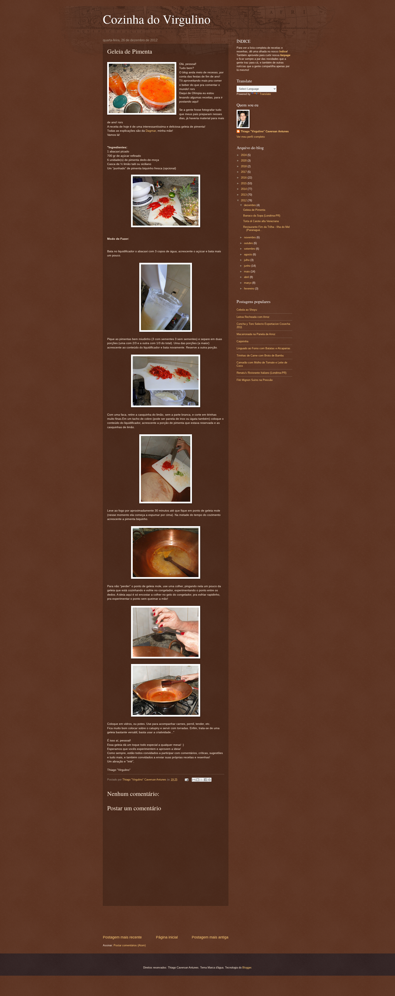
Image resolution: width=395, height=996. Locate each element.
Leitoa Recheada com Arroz (253, 316)
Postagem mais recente (122, 937)
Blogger (246, 967)
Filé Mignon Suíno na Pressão (255, 380)
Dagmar (151, 130)
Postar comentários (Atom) (130, 945)
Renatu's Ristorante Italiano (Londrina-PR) (261, 372)
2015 (244, 183)
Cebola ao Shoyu (247, 309)
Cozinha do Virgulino (156, 19)
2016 (244, 177)
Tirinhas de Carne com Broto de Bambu (260, 355)
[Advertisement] (178, 920)
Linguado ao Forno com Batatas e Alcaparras (263, 348)
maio (247, 271)
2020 (244, 160)
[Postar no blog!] (198, 780)
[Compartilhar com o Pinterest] (209, 780)
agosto (248, 254)
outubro (249, 243)
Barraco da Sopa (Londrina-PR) (261, 215)
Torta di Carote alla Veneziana (261, 221)
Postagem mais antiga (210, 937)
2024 (244, 155)
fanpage (285, 55)
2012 (244, 200)
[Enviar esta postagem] (186, 779)
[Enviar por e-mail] (194, 780)
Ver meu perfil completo (251, 136)
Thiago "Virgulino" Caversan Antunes (265, 131)
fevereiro (249, 288)
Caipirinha (242, 341)
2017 (244, 171)
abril (247, 277)
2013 (244, 194)
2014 (244, 188)
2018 (244, 166)
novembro (250, 237)
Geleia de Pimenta (254, 209)
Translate (265, 94)
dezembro (250, 205)
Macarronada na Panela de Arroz (256, 334)
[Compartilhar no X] (202, 780)
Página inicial (167, 937)
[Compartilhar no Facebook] (205, 780)
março (248, 282)
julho (247, 260)
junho (247, 265)
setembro (250, 248)
